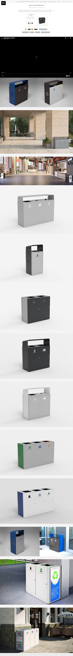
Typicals (54, 1)
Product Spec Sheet (42, 29)
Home (29, 7)
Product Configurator (45, 32)
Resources (45, 1)
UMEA (43, 7)
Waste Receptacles (39, 7)
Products (37, 1)
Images (31, 32)
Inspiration (50, 1)
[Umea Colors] (33, 29)
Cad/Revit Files (25, 32)
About (41, 1)
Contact (58, 1)
